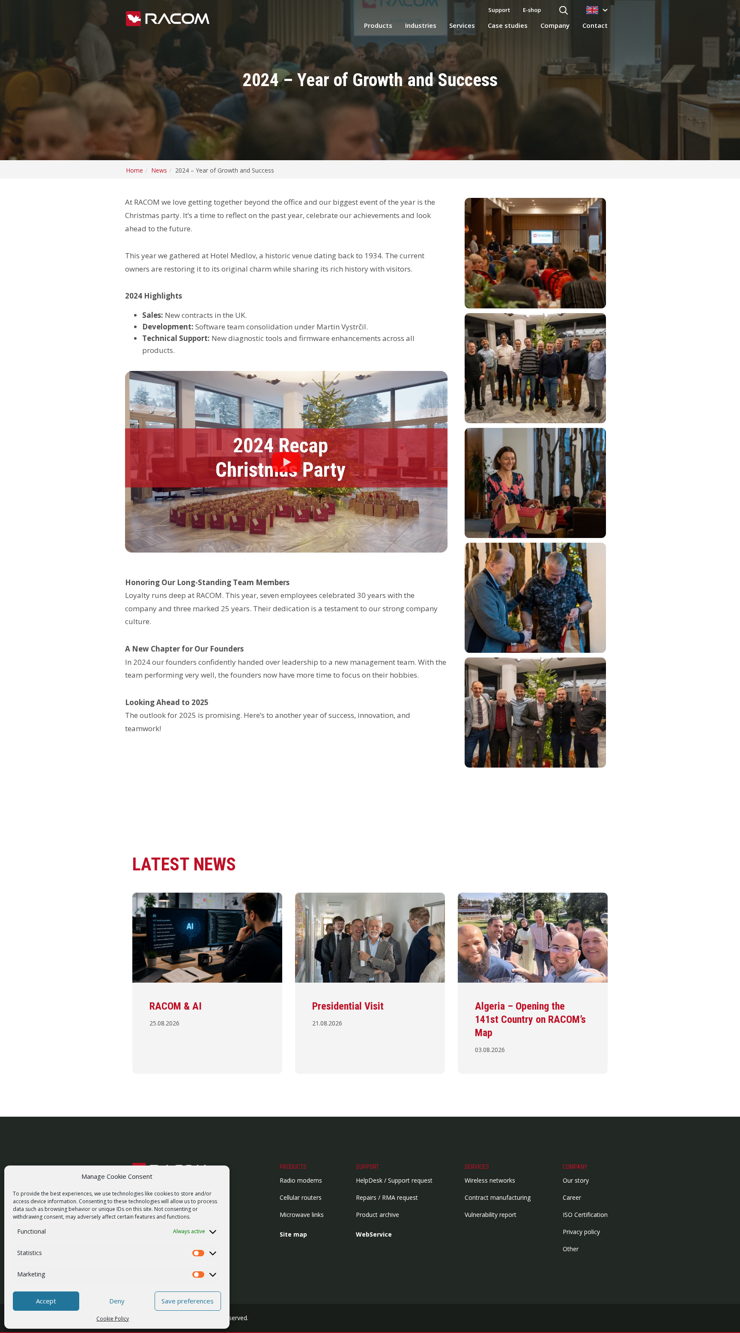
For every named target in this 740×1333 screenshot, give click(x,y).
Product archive (377, 1214)
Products (378, 25)
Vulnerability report (490, 1214)
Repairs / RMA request (387, 1197)
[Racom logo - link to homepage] (167, 19)
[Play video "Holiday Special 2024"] (286, 462)
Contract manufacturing (498, 1197)
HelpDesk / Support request (394, 1180)
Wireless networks (490, 1180)
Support (499, 10)
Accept (46, 1301)
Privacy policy (581, 1232)
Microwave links (302, 1214)
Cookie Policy (112, 1318)
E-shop (532, 10)
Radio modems (301, 1180)
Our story (576, 1180)
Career (572, 1197)
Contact (595, 25)
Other (571, 1249)
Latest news (184, 864)
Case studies (508, 25)
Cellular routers (301, 1197)
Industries (420, 25)
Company (555, 25)
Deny (117, 1301)
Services (462, 25)
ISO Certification (585, 1214)
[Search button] (563, 11)
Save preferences (187, 1301)
